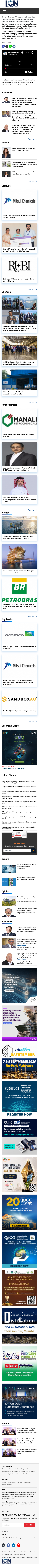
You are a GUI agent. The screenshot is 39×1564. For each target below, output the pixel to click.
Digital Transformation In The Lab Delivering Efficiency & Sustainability (26, 866)
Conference (11, 1482)
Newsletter (33, 1552)
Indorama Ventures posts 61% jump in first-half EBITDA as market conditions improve (19, 469)
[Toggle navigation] (4, 11)
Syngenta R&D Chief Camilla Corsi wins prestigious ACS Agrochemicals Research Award (24, 164)
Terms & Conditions (19, 1554)
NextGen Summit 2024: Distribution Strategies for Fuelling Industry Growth (27, 1451)
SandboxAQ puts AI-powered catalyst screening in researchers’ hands (19, 712)
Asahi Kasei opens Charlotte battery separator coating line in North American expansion (19, 363)
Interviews (7, 92)
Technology (15, 1471)
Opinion (4, 1482)
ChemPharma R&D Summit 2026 (13, 767)
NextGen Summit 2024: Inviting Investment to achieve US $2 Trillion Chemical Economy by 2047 (27, 1430)
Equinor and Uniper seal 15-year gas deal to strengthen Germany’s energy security (18, 537)
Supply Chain (25, 1471)
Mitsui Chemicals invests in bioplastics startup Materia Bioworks (19, 216)
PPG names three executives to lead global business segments (24, 173)
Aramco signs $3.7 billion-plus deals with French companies (19, 648)
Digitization (11, 1474)
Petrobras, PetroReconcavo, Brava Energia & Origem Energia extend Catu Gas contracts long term (19, 606)
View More (32, 139)
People (5, 142)
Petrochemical (13, 1469)
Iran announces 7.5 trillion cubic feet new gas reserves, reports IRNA (18, 572)
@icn (4, 1535)
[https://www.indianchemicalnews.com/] (12, 1561)
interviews (10, 17)
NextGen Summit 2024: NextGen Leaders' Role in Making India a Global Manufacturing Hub (26, 1441)
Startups (18, 1474)
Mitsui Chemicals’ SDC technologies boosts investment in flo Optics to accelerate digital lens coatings (18, 682)
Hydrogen (22, 1469)
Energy (29, 1469)
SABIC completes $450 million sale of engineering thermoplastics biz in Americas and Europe (19, 500)
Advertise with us (23, 1552)
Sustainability (6, 1471)
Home (4, 17)
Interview (19, 1482)
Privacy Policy (8, 1554)
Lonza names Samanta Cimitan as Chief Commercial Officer (23, 149)
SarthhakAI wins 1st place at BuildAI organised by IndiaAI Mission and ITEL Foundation (19, 250)
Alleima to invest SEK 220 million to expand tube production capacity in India (19, 393)
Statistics (27, 1482)
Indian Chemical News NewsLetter (18, 1515)
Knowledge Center (7, 1484)
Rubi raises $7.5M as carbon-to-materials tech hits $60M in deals (19, 280)
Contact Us (12, 1552)
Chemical (4, 1469)
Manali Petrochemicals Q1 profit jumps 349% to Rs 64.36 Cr (19, 435)
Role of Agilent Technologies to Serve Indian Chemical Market (26, 878)
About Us (4, 1552)
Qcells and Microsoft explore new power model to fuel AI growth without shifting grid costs (18, 782)
